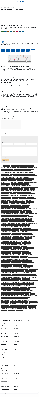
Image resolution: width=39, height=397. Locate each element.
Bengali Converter (35, 187)
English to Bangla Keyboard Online (17, 228)
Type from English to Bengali (14, 305)
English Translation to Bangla (5, 282)
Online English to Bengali (14, 300)
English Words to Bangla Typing (5, 292)
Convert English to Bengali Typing (6, 208)
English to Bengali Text (24, 259)
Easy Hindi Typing (3, 323)
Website (27, 142)
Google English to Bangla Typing (26, 292)
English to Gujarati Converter (5, 378)
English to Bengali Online (23, 257)
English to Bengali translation (5, 262)
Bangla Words (10, 187)
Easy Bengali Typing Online (4, 213)
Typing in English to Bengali (26, 308)
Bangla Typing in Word (28, 180)
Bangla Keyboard (26, 167)
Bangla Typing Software (26, 182)
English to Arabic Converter (5, 391)
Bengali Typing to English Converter (6, 203)
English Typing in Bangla (15, 287)
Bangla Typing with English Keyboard (26, 185)
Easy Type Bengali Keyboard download (6, 218)
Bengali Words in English (25, 205)
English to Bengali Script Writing (6, 259)
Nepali (13, 50)
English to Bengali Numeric (15, 257)
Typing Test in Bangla (34, 308)
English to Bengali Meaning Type (5, 257)
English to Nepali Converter (5, 383)
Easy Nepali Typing (4, 346)
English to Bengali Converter (5, 362)
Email (15, 142)
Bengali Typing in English (31, 198)
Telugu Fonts (16, 370)
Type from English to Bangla (5, 305)
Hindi (3, 49)
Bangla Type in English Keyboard (31, 175)
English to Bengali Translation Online (21, 264)
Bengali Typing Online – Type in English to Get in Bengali (9, 122)
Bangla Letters (16, 169)
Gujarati (32, 49)
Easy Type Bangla (13, 216)
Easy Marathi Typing (4, 338)
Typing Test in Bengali (4, 310)
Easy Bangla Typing (19, 210)
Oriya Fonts (15, 381)
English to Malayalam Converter (6, 368)
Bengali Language (4, 123)
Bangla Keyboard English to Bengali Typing (7, 169)
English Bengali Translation (13, 221)
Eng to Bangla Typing (30, 218)
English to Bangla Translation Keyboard (7, 236)
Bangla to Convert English (23, 169)
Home (1, 7)
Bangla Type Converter (8, 175)
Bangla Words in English (16, 187)
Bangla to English (31, 169)
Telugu (13, 49)
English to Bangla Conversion (32, 223)
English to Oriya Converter (5, 381)
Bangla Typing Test (34, 182)
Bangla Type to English (10, 177)
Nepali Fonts (16, 383)
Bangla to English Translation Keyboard (7, 172)
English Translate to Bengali (33, 280)
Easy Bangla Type (13, 210)
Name (3, 142)
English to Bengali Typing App (33, 269)
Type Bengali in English (11, 303)
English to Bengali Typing (24, 269)
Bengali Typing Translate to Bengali (24, 203)
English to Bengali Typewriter (5, 269)
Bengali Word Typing (13, 205)
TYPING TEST (19, 3)
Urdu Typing (15, 352)
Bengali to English (12, 190)
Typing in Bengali (9, 308)
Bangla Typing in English (20, 180)
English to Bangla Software (16, 231)
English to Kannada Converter (5, 373)
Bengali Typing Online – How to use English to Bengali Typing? (10, 126)
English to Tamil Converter (5, 365)
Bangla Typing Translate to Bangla (6, 185)
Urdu (23, 50)
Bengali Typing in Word (4, 200)
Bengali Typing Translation (5, 205)
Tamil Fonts (15, 365)
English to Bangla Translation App (16, 234)
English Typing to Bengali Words (28, 290)
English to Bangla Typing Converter (24, 241)
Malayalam (28, 49)
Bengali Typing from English (23, 198)
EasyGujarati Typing (16, 218)
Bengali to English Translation (30, 190)
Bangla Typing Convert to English (25, 177)
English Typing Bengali (4, 285)
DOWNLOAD (32, 3)
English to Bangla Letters (26, 228)
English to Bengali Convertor (5, 251)
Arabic (28, 50)
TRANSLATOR (23, 3)
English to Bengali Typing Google (26, 272)
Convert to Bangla (27, 208)
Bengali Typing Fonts (15, 198)
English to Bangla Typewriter (24, 239)
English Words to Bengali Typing (16, 292)
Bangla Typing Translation (16, 185)
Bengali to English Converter (20, 190)
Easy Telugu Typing (4, 333)
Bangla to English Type (29, 172)
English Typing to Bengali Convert (6, 290)
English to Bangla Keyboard (26, 226)
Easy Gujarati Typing (4, 341)
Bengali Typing (29, 195)
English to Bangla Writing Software (15, 246)
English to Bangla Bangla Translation (21, 223)
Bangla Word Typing (4, 187)
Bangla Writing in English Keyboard (26, 187)
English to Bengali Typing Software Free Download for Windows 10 (26, 277)
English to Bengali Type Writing (26, 267)
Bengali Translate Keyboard (5, 193)
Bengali (8, 49)
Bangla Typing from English (12, 180)
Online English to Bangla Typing (5, 300)
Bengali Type (2, 195)
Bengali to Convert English (5, 190)
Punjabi (8, 50)
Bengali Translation (13, 193)
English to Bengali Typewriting (15, 269)
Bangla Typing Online (19, 182)
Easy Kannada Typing (4, 336)
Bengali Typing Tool (15, 203)
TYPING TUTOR (14, 3)
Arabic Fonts (16, 391)
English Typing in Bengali (23, 287)
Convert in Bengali (21, 208)
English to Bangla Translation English (27, 234)
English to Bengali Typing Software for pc (31, 275)
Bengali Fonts (16, 362)
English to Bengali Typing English (16, 272)
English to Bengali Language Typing (26, 254)
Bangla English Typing (4, 167)
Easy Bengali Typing (4, 325)
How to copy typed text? (5, 128)
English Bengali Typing (21, 221)
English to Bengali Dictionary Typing (16, 251)
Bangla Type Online (3, 177)
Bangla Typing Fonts (4, 180)
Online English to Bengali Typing (24, 300)
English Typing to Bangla (31, 287)
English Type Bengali (30, 282)
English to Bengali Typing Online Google (6, 275)
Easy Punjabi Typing (4, 349)
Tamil (18, 49)
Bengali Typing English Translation (6, 198)
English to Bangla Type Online (15, 239)
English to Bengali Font (25, 251)
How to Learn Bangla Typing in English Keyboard (18, 295)
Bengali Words (19, 205)
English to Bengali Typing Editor (5, 272)
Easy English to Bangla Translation (32, 213)
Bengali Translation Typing (30, 193)
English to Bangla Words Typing (25, 244)
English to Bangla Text (24, 231)
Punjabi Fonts (16, 386)
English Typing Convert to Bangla (24, 285)
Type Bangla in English (4, 303)
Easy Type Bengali (30, 216)
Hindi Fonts (15, 360)
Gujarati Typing (16, 341)
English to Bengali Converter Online (24, 249)
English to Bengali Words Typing (5, 280)
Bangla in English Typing (19, 167)
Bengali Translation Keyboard (21, 193)
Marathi (3, 50)
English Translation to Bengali (15, 282)
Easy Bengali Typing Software (13, 213)
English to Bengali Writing (15, 280)
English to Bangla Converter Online (6, 226)
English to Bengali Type (17, 267)
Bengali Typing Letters (20, 200)
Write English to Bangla (19, 310)
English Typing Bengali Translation (13, 285)
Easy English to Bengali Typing (5, 216)
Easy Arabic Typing (4, 354)
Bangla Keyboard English (33, 167)
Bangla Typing (17, 177)
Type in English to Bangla (33, 305)
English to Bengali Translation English (27, 262)
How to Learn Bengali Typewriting (31, 295)
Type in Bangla (21, 305)
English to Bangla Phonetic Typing (6, 231)
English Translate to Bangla (24, 280)
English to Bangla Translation (5, 234)
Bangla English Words (11, 167)
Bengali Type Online (23, 195)
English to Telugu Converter (5, 370)
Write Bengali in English (11, 310)
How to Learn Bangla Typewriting (6, 295)
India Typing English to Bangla (5, 298)
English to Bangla (12, 223)
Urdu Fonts (15, 389)
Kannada (22, 49)
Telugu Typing (16, 333)
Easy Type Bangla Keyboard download (21, 216)
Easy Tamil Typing (3, 328)
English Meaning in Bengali (4, 223)
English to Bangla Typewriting (5, 241)
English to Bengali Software (16, 259)
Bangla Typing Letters (12, 182)
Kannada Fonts (16, 373)
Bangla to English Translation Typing (19, 172)
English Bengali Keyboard (4, 221)
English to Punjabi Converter (5, 386)
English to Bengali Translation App (16, 262)
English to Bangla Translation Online (19, 236)
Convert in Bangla (14, 208)
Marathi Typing (16, 338)
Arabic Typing (16, 354)
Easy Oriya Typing (3, 344)
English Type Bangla (24, 282)
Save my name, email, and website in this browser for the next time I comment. (16, 157)
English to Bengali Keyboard (5, 254)
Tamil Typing (16, 328)
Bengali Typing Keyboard (12, 200)
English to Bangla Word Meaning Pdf (6, 244)
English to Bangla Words (16, 244)
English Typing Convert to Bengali (6, 287)
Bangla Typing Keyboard (4, 182)
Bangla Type (2, 175)
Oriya (18, 50)
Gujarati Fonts (16, 378)
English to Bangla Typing (14, 241)
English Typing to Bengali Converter (17, 290)
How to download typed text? (6, 127)
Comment (4, 145)
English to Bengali (23, 246)
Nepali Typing (16, 346)
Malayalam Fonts (16, 368)
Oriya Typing (16, 344)
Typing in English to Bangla (16, 308)
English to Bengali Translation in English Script (8, 264)
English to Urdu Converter (5, 389)
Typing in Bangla (3, 308)
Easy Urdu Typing (3, 352)
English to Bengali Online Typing (32, 257)
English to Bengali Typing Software (19, 275)
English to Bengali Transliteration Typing (7, 267)
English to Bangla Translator (30, 236)
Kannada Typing (16, 336)
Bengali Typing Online (27, 200)
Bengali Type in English (16, 195)
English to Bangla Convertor (16, 226)
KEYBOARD (10, 3)
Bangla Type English (16, 175)
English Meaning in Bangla (29, 221)
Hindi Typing (16, 323)
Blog (3, 7)
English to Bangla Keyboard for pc (6, 228)
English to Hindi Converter (5, 360)
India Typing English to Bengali (15, 298)
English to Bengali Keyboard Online (15, 254)
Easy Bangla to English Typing (5, 210)
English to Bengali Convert (5, 249)
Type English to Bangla (19, 303)
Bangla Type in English (23, 175)
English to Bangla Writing (4, 246)
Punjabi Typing (16, 349)
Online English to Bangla (24, 298)
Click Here (11, 118)
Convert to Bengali (34, 208)
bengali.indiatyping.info (16, 65)
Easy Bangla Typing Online (26, 210)
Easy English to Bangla (22, 213)
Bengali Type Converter (9, 195)
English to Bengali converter (14, 249)
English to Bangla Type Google (5, 239)
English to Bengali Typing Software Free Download (8, 277)
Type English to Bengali (26, 303)
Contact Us (28, 320)
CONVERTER (28, 3)
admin (2, 11)
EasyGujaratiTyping (22, 218)
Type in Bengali (27, 305)
